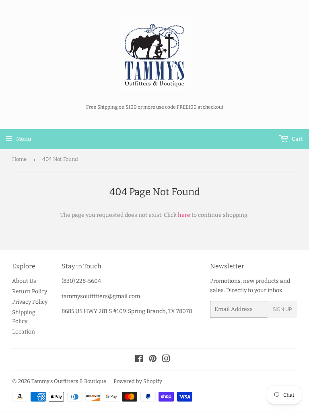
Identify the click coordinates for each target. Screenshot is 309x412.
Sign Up (282, 309)
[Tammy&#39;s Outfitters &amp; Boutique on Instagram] (166, 359)
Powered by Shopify (137, 381)
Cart (296, 139)
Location (23, 331)
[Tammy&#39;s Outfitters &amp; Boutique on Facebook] (139, 359)
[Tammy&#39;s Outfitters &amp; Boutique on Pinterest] (152, 359)
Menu (23, 139)
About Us (24, 281)
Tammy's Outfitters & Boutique (68, 381)
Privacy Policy (29, 302)
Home (19, 159)
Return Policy (29, 291)
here (184, 215)
